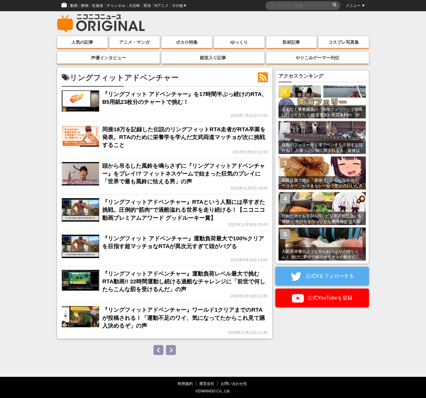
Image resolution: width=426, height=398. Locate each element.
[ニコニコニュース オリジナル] (101, 23)
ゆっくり (239, 42)
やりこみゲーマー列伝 (317, 57)
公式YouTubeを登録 (329, 297)
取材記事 (291, 42)
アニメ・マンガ (134, 42)
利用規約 (185, 383)
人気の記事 (82, 42)
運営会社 (206, 383)
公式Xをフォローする (329, 276)
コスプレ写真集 (343, 42)
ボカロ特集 (187, 42)
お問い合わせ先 (234, 383)
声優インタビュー (108, 57)
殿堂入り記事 (213, 57)
